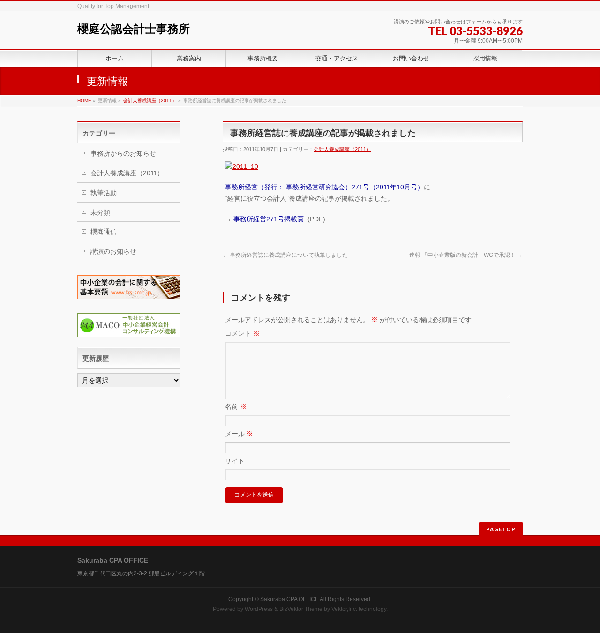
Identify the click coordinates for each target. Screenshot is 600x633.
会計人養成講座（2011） (150, 100)
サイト (235, 461)
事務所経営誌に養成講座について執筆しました (285, 255)
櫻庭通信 (103, 231)
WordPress (259, 609)
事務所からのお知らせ (123, 153)
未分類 (100, 212)
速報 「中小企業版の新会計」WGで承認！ (466, 255)
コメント (242, 333)
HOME (84, 100)
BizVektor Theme (300, 609)
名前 (236, 406)
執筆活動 (103, 192)
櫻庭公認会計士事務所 (133, 29)
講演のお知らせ (113, 251)
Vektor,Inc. (344, 609)
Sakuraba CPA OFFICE (289, 599)
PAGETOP (501, 529)
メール (239, 433)
